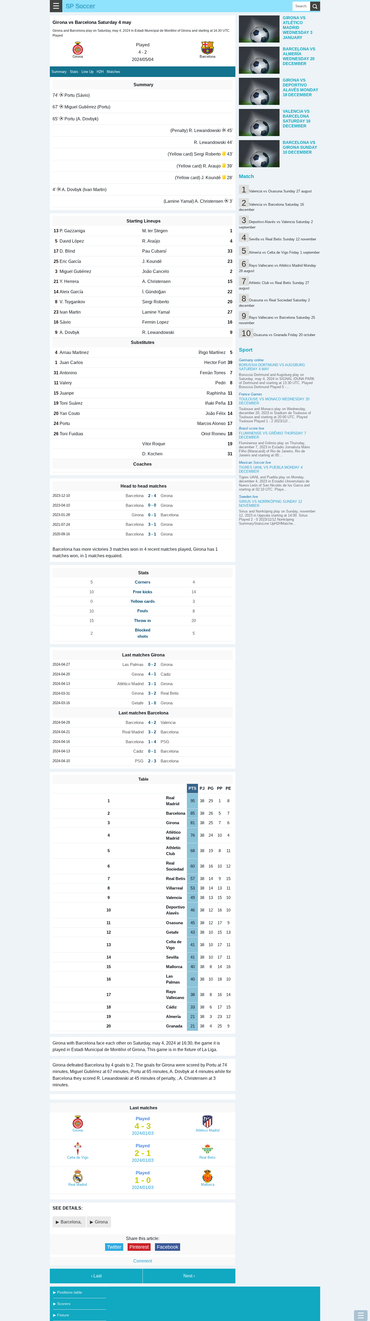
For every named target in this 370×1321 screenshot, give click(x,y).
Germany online (251, 360)
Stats (74, 72)
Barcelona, (72, 1222)
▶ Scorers (61, 1303)
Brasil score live (251, 428)
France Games (250, 394)
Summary (59, 72)
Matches (113, 72)
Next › (189, 1276)
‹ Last (96, 1276)
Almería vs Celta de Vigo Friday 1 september (284, 252)
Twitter (114, 1247)
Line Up (87, 72)
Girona (101, 1222)
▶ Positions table (67, 1292)
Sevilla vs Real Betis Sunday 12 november (282, 239)
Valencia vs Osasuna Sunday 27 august (280, 191)
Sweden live (248, 497)
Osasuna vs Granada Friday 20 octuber (284, 335)
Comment (142, 1261)
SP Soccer (80, 5)
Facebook (167, 1247)
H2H (100, 72)
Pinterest (139, 1247)
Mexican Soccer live (255, 462)
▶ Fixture (61, 1315)
